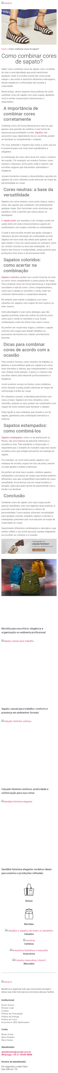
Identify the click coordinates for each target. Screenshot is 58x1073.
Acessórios (29, 953)
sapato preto (10, 220)
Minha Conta (7, 1034)
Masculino (29, 963)
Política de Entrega (10, 1016)
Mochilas (29, 924)
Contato (5, 1011)
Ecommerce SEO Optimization (15, 1022)
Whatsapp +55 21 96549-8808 (16, 1054)
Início (4, 49)
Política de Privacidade (12, 1013)
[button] (51, 3)
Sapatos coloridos (10, 277)
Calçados (29, 934)
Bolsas (29, 901)
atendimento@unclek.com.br (16, 1052)
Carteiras (29, 943)
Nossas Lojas (7, 1008)
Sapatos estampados (12, 437)
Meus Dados (7, 1040)
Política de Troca (9, 1019)
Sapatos (39, 132)
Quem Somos (7, 1005)
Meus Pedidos (7, 1037)
